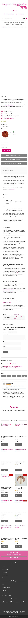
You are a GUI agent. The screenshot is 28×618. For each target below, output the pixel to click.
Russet (15, 314)
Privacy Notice (5, 593)
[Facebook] (9, 415)
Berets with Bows (15, 367)
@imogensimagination (8, 291)
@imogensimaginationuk (8, 289)
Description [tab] (5, 168)
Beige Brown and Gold (18, 316)
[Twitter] (12, 415)
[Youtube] (21, 606)
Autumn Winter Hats (18, 366)
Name (4, 341)
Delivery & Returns (6, 587)
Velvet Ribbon (10, 363)
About (3, 566)
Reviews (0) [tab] (5, 173)
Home (3, 27)
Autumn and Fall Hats (8, 366)
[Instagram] (16, 415)
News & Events (5, 569)
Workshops (4, 572)
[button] (3, 376)
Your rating (5, 332)
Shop (5, 27)
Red (18, 314)
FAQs (3, 584)
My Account (14, 10)
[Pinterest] (19, 415)
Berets (8, 27)
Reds (15, 318)
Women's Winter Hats (6, 367)
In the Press (4, 575)
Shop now (5, 444)
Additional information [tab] (8, 170)
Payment (4, 590)
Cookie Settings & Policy (7, 595)
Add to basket (7, 150)
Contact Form (20, 272)
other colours (11, 189)
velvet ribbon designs (8, 105)
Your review (5, 334)
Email (4, 346)
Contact (3, 577)
